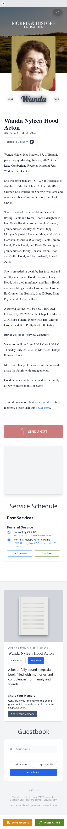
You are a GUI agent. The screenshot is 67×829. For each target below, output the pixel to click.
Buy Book (36, 660)
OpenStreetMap (37, 805)
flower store (43, 407)
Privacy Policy (23, 799)
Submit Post (33, 772)
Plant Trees (47, 553)
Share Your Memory (22, 714)
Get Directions (20, 553)
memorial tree (45, 402)
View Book (17, 660)
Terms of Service (43, 799)
